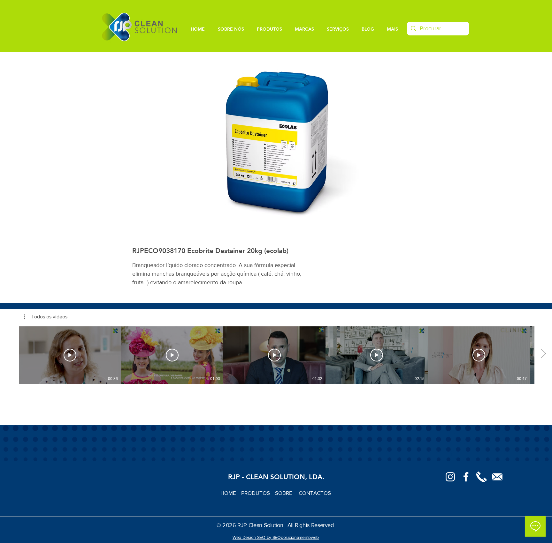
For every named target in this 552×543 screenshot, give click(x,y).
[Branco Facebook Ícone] (466, 477)
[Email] (497, 477)
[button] (45, 317)
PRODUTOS (258, 493)
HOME (230, 493)
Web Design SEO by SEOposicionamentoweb (276, 537)
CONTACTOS (315, 493)
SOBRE (284, 493)
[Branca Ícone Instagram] (450, 477)
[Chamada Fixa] (481, 477)
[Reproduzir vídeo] (70, 355)
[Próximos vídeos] (543, 354)
